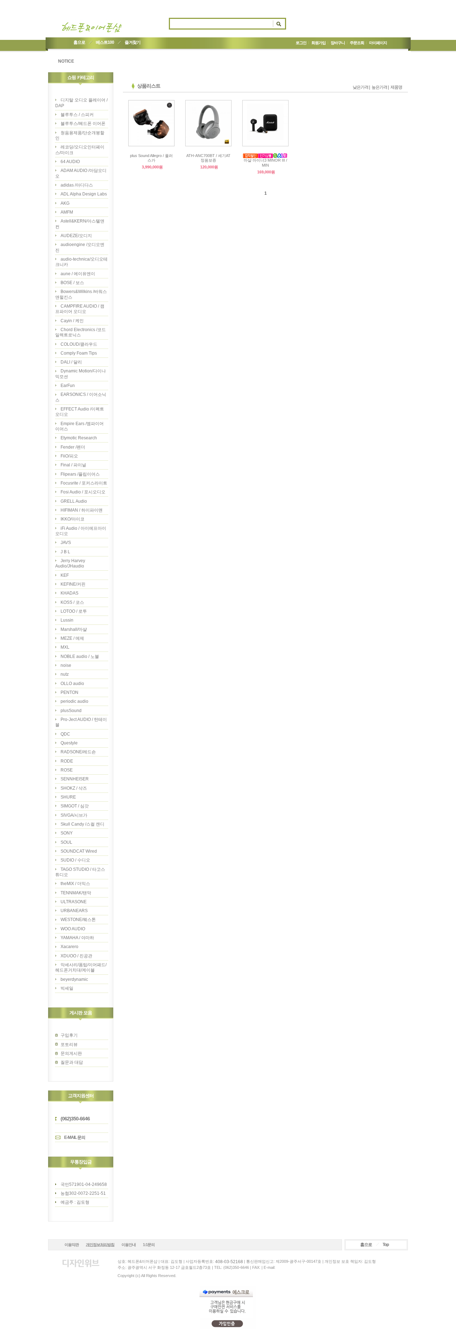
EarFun (68, 385)
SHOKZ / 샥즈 (74, 788)
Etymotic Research (79, 437)
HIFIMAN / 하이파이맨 (82, 510)
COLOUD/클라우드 (79, 344)
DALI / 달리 (71, 362)
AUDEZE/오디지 (76, 235)
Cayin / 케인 (72, 320)
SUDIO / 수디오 (75, 860)
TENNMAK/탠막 (76, 892)
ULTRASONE (74, 901)
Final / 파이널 (73, 464)
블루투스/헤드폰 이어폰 (83, 123)
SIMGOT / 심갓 (75, 806)
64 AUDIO (70, 161)
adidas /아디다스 (77, 185)
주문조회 (357, 43)
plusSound (71, 710)
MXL (65, 647)
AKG (65, 203)
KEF (65, 575)
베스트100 (105, 42)
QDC (65, 734)
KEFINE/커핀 (73, 584)
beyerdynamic (74, 979)
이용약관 (71, 1244)
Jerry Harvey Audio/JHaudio (70, 563)
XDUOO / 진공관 (76, 955)
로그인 (301, 43)
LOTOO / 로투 (74, 611)
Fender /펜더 (73, 447)
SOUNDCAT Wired (79, 851)
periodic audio (74, 701)
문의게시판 (71, 1053)
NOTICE (66, 61)
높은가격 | (380, 87)
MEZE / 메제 (72, 638)
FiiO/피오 (69, 456)
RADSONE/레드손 (78, 751)
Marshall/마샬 (74, 629)
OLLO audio (72, 683)
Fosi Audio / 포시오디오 (83, 492)
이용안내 (128, 1244)
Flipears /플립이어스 (80, 474)
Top (386, 1244)
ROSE (67, 770)
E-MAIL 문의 (74, 1137)
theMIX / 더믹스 (75, 883)
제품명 (396, 87)
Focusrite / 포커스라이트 (84, 483)
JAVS (66, 542)
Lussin (67, 620)
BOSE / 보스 (72, 282)
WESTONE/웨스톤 (78, 919)
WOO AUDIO (73, 928)
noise (66, 665)
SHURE (68, 797)
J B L (65, 551)
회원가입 (318, 43)
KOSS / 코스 (72, 602)
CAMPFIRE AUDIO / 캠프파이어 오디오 (79, 309)
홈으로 (79, 42)
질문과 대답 (72, 1062)
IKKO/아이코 (72, 519)
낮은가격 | (361, 87)
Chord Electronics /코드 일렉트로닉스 (80, 332)
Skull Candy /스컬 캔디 (82, 824)
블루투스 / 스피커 (77, 114)
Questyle (69, 743)
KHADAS (69, 593)
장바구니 (338, 43)
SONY (67, 833)
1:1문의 (149, 1244)
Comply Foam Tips (79, 353)
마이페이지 (378, 43)
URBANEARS (74, 910)
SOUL (66, 842)
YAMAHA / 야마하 (77, 937)
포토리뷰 (69, 1044)
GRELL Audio (74, 501)
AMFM (67, 212)
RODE (67, 761)
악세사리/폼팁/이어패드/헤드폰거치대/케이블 (81, 967)
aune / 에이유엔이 (78, 273)
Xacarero (69, 946)
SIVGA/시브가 (74, 815)
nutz (65, 674)
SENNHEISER (75, 778)
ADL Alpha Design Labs (84, 194)
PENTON (69, 692)
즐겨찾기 (132, 42)
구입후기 (69, 1035)
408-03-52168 (229, 1261)
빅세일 (67, 988)
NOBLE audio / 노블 (80, 656)
